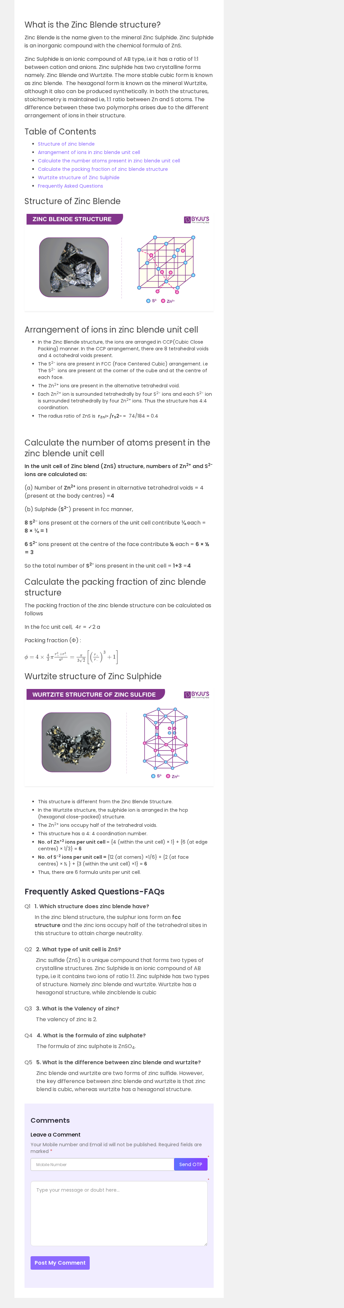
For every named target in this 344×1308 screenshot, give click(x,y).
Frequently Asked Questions (70, 186)
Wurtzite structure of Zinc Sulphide (79, 177)
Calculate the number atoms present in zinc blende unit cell (109, 160)
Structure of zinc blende (66, 144)
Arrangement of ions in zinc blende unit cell (89, 152)
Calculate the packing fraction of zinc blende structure (103, 169)
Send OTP (190, 1164)
